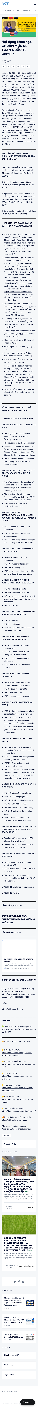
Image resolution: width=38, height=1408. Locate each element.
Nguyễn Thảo (6, 60)
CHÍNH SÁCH (26, 10)
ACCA (9, 10)
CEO (18, 10)
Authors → (6, 1347)
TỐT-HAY (6, 1135)
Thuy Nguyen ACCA (11, 1265)
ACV (14, 10)
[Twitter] (15, 1282)
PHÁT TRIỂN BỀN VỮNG (26, 1266)
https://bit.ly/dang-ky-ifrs (12, 1009)
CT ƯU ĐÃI (30, 1207)
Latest (4, 10)
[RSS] (23, 1282)
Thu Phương (8, 1206)
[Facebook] (19, 1282)
